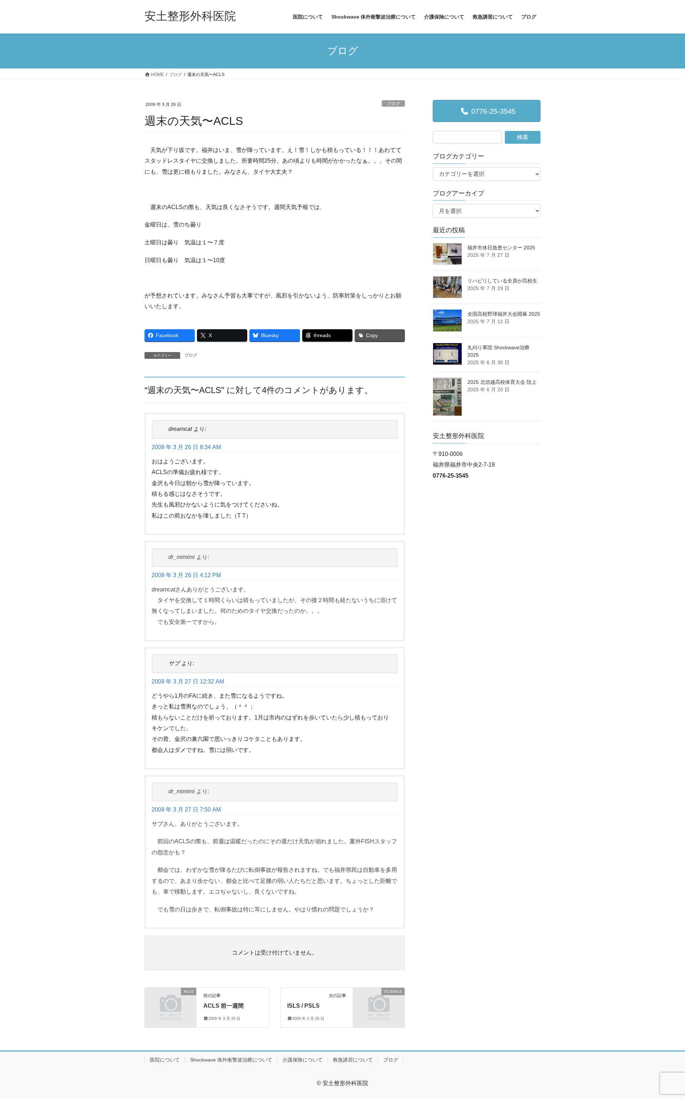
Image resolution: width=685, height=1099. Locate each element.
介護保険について (303, 1060)
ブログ (393, 103)
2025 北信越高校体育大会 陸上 (502, 382)
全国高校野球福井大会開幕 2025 (503, 314)
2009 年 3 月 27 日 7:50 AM (186, 810)
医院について (165, 1060)
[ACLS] (170, 1003)
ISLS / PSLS (303, 1006)
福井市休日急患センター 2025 (501, 247)
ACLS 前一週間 (223, 1006)
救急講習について (353, 1060)
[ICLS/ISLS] (379, 1003)
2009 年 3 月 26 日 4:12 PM (186, 575)
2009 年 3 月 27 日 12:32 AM (188, 681)
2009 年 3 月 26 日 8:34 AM (186, 447)
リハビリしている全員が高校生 (502, 281)
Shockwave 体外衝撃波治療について (231, 1060)
